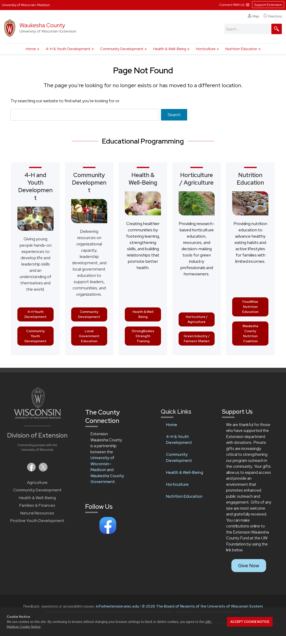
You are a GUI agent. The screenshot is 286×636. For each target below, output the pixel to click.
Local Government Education (89, 336)
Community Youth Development (35, 336)
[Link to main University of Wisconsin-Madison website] (37, 417)
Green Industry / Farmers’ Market (197, 338)
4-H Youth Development (35, 314)
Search (174, 114)
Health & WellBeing (143, 314)
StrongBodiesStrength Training (143, 336)
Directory (275, 16)
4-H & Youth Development (68, 48)
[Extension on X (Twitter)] (43, 470)
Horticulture (206, 48)
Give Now (248, 565)
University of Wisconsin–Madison (102, 463)
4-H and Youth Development (35, 186)
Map (256, 16)
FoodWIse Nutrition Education (250, 306)
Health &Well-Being (143, 179)
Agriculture (37, 482)
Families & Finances (37, 505)
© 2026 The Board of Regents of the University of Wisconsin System (202, 606)
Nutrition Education (241, 48)
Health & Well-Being (169, 48)
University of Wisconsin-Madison (26, 5)
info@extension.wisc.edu (117, 606)
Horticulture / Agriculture (197, 319)
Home (31, 48)
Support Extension (268, 5)
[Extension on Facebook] (32, 470)
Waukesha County (42, 25)
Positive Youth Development (37, 520)
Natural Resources (37, 513)
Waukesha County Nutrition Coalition (250, 333)
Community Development (121, 48)
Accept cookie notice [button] (249, 622)
